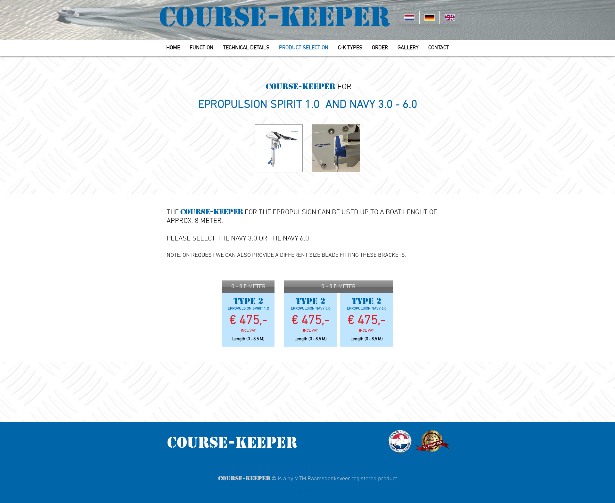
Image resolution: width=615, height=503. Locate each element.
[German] (429, 17)
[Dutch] (409, 17)
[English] (449, 17)
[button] (248, 286)
